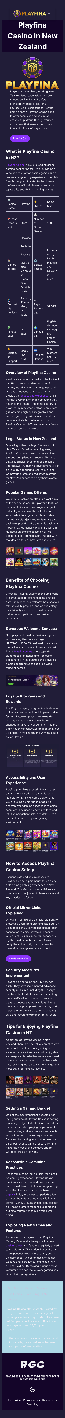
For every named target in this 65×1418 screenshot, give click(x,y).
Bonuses (41, 1288)
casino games (14, 1245)
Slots (28, 1294)
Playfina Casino (15, 164)
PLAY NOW (20, 138)
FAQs (45, 1294)
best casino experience (34, 395)
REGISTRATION (18, 958)
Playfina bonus (23, 651)
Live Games (14, 1294)
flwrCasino (14, 1400)
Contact (12, 1299)
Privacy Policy (31, 1400)
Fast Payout (14, 1288)
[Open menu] (49, 13)
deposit (10, 1194)
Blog (36, 1294)
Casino (29, 1288)
